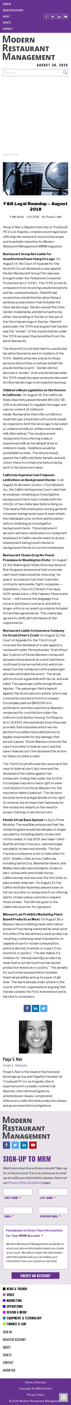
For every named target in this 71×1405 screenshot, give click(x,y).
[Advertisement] (35, 117)
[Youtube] (65, 16)
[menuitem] (7, 4)
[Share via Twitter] (43, 1008)
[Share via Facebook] (27, 1008)
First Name (11, 1198)
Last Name (46, 1198)
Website (21, 1065)
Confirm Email (49, 1216)
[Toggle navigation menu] (63, 1397)
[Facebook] (46, 16)
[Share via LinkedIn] (35, 1008)
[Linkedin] (59, 16)
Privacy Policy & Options (25, 1183)
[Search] (65, 72)
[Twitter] (52, 16)
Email (7, 1065)
